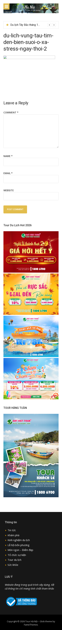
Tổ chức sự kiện (17, 555)
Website (8, 190)
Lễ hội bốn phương (18, 545)
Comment (10, 112)
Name (8, 156)
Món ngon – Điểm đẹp (20, 550)
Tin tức (12, 530)
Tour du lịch (14, 559)
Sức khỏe (13, 564)
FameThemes (31, 624)
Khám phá (13, 535)
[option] (33, 25)
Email (8, 173)
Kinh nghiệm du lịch (19, 540)
